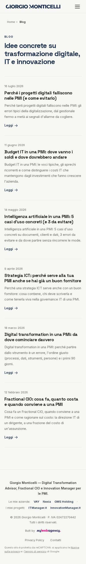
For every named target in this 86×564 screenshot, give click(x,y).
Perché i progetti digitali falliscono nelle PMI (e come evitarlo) (38, 95)
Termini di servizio (35, 551)
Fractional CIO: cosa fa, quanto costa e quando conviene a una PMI (41, 401)
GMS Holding (63, 501)
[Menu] (77, 6)
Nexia (47, 501)
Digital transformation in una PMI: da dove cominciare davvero (41, 337)
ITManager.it (37, 507)
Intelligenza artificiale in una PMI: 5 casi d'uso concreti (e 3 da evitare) (39, 219)
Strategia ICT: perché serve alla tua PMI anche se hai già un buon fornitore (42, 278)
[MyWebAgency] (49, 530)
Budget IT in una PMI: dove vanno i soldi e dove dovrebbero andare (38, 154)
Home (11, 22)
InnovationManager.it (65, 507)
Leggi (8, 125)
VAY (36, 501)
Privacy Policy (34, 540)
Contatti (55, 540)
